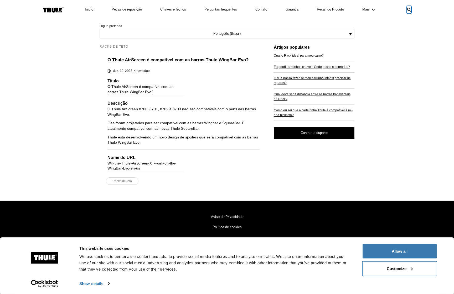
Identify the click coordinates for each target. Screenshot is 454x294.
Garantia (292, 9)
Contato (261, 9)
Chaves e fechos (173, 9)
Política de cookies (227, 227)
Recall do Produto (330, 9)
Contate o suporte (314, 133)
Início (89, 9)
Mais (366, 9)
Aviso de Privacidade (227, 217)
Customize (396, 268)
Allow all (399, 251)
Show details (91, 283)
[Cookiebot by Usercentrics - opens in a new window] (45, 284)
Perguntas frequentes (220, 9)
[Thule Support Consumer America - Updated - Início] (53, 10)
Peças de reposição (127, 9)
